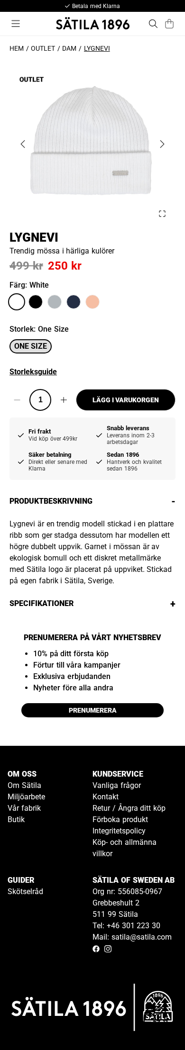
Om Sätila (24, 785)
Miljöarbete (26, 796)
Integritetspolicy (119, 830)
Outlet (43, 48)
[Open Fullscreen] (162, 213)
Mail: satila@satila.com (132, 936)
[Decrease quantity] (17, 400)
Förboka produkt (120, 819)
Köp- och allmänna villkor (124, 848)
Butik (16, 819)
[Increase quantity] (63, 400)
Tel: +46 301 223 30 (126, 925)
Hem (16, 48)
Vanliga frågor (116, 785)
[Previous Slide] (22, 144)
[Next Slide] (162, 144)
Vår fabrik (24, 808)
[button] (92, 144)
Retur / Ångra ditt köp (129, 808)
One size (30, 346)
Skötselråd (25, 891)
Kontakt (105, 796)
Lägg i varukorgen (125, 400)
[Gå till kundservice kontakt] (155, 1020)
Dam (69, 48)
